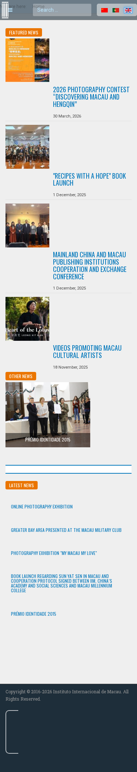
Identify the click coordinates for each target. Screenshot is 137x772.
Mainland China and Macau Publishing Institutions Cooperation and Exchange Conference (89, 265)
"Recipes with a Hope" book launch (89, 179)
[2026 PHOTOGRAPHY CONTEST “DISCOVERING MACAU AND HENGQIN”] (27, 60)
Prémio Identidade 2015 (48, 439)
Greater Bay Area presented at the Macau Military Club (66, 530)
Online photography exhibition (42, 506)
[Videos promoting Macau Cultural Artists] (27, 319)
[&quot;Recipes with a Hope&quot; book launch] (27, 147)
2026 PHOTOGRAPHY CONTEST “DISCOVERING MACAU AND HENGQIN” (91, 97)
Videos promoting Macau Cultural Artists (87, 351)
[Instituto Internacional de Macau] (3, 3)
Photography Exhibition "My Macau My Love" (54, 553)
